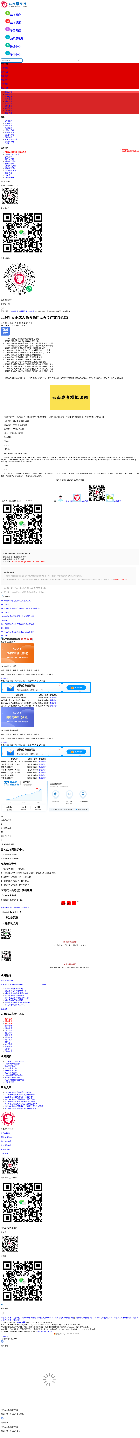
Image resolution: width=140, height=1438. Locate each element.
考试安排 (8, 1044)
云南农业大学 (11, 1071)
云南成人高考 (6, 1318)
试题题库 (23, 311)
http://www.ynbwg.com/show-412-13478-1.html (28, 562)
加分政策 (8, 1035)
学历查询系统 (10, 170)
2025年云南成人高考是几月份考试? (19, 1097)
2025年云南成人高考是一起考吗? (18, 1092)
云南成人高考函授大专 (122, 1318)
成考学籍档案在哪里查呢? (15, 995)
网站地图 (16, 1320)
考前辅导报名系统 (12, 154)
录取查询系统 (10, 166)
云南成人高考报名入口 (84, 1318)
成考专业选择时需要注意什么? (17, 998)
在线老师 (4, 76)
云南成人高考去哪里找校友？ (130, 151)
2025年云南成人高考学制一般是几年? (20, 1099)
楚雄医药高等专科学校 (14, 1075)
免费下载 (4, 88)
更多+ (8, 144)
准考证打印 (9, 159)
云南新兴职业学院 (12, 1077)
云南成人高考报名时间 (103, 1318)
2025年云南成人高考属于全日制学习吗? (21, 1108)
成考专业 (8, 106)
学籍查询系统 (10, 168)
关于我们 (16, 1318)
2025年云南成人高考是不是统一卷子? (20, 1095)
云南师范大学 (11, 1073)
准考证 (7, 1042)
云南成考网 (14, 311)
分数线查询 (9, 164)
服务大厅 (8, 113)
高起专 (31, 311)
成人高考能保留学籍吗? (14, 1000)
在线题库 (4, 80)
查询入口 (8, 1049)
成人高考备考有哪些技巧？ (15, 991)
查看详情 (53, 697)
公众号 (7, 175)
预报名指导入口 (7, 907)
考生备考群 (9, 177)
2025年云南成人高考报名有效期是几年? (21, 1104)
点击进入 (44, 985)
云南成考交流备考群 (21, 907)
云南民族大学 (11, 1068)
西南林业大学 (11, 1066)
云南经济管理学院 (12, 1064)
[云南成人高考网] (14, 7)
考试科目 (8, 1030)
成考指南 (8, 101)
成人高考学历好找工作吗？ (15, 1005)
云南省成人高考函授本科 (64, 1318)
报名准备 (8, 1028)
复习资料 (8, 110)
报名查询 (8, 157)
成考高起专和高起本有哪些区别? (18, 1002)
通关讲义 (4, 72)
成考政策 (8, 97)
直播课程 (4, 68)
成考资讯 (8, 94)
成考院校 (8, 104)
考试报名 (8, 108)
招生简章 (8, 99)
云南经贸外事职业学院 (14, 1061)
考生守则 (8, 1040)
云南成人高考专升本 (45, 1318)
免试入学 (8, 1033)
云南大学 (9, 1082)
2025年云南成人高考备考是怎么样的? (20, 1101)
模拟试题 (4, 84)
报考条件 (8, 1021)
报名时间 (8, 1023)
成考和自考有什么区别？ (14, 989)
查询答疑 (8, 1051)
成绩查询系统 (10, 161)
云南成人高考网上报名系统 (15, 152)
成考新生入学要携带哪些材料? (12, 985)
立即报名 (4, 678)
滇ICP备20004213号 (44, 1331)
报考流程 (8, 1019)
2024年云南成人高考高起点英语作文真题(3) (27, 592)
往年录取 (8, 1047)
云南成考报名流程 (29, 1318)
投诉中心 (4, 1336)
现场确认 (8, 1037)
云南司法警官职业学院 (14, 1080)
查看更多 (4, 1009)
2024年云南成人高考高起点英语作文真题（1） (29, 588)
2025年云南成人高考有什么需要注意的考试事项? (24, 1106)
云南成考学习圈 (7, 980)
